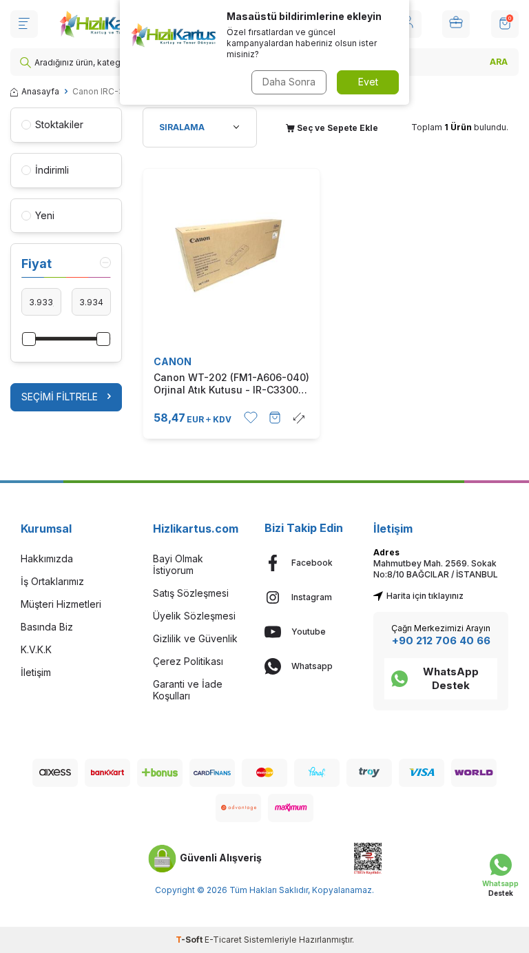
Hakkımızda (47, 558)
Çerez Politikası (188, 661)
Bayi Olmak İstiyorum (178, 564)
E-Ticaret (223, 939)
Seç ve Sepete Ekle (336, 128)
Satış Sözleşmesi (191, 593)
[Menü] (24, 24)
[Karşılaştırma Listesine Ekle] (299, 417)
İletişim (36, 672)
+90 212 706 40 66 (441, 640)
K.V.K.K (36, 649)
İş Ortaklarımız (52, 581)
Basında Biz (47, 627)
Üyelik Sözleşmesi (194, 616)
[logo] (105, 24)
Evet (368, 82)
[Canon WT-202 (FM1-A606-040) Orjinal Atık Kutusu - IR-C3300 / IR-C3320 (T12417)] (231, 257)
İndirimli (52, 170)
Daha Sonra (288, 82)
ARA (499, 62)
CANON (172, 361)
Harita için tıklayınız (425, 596)
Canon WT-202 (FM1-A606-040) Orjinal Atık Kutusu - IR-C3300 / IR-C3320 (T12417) (231, 383)
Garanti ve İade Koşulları (187, 689)
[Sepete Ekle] (274, 417)
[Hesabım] (456, 24)
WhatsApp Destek (451, 678)
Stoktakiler (59, 124)
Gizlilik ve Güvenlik (195, 638)
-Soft (190, 939)
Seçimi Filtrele (59, 396)
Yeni (44, 215)
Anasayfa (40, 91)
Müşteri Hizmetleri (61, 604)
